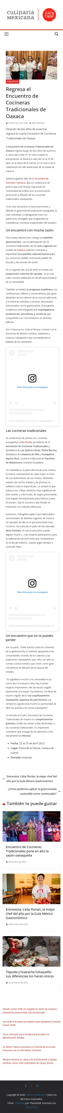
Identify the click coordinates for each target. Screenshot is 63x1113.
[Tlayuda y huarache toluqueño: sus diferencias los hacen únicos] (31, 938)
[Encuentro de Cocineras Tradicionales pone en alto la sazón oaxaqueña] (31, 813)
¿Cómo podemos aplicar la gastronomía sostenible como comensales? (32, 791)
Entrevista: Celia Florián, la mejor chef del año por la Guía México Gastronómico (31, 779)
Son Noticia (12, 81)
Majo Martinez (38, 123)
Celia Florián (25, 442)
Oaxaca (21, 249)
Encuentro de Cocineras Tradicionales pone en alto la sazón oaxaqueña (27, 851)
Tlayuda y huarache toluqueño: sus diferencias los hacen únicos (30, 974)
